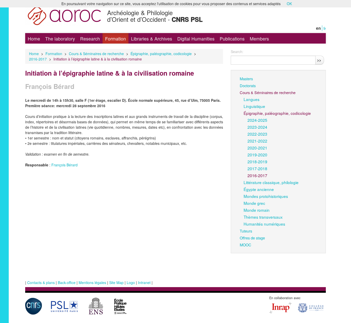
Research (90, 38)
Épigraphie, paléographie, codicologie (161, 53)
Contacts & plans (41, 282)
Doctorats (248, 85)
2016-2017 (38, 59)
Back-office (67, 282)
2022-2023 (257, 134)
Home (34, 38)
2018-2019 (257, 161)
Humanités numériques (264, 224)
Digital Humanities (196, 38)
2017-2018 (257, 168)
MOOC (245, 244)
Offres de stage (252, 237)
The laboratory (60, 38)
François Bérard (64, 164)
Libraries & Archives (151, 38)
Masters (246, 78)
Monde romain (257, 210)
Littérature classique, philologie (271, 182)
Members (259, 38)
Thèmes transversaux (263, 217)
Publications (232, 38)
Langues (252, 99)
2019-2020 (257, 155)
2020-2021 (257, 148)
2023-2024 (257, 127)
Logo (131, 282)
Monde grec (254, 203)
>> (319, 60)
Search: (237, 51)
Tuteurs (246, 231)
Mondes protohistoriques (266, 196)
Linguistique (254, 106)
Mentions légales (92, 282)
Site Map (116, 282)
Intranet (144, 282)
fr (325, 28)
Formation (115, 38)
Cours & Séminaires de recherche (96, 53)
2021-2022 (257, 141)
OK (289, 3)
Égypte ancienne (259, 189)
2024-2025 (257, 120)
